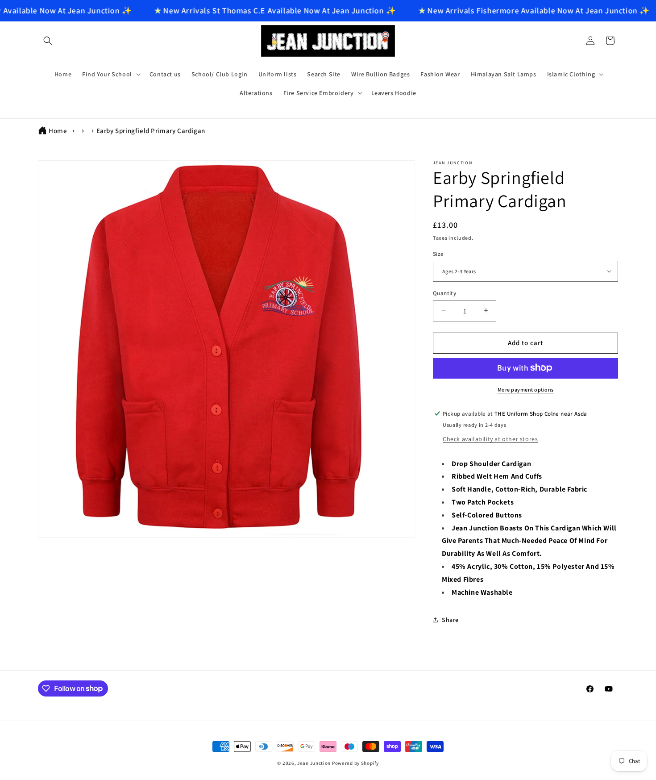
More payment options (526, 389)
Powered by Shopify (355, 763)
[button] (48, 40)
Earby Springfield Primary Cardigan (150, 130)
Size (438, 253)
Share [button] (450, 619)
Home (58, 130)
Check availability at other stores (490, 438)
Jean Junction (314, 763)
